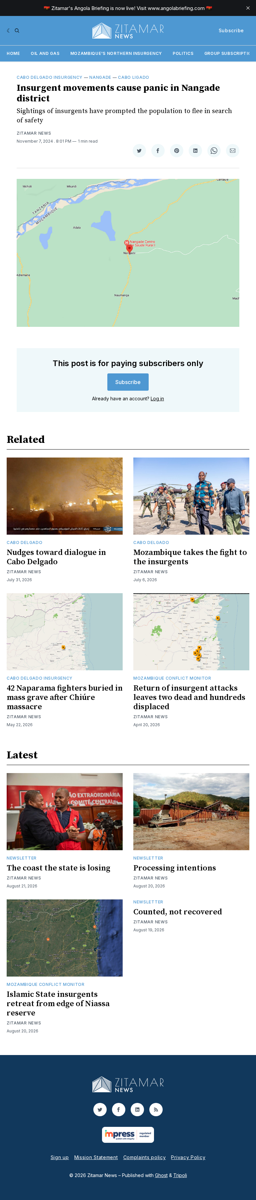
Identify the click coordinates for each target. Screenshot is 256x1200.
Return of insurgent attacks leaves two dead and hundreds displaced (189, 697)
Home (13, 53)
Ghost (161, 1175)
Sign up (60, 1157)
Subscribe (231, 30)
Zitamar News (34, 133)
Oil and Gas (45, 53)
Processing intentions (174, 868)
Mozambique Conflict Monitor (172, 678)
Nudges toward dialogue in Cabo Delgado (56, 557)
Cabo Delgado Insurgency (50, 77)
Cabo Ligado (133, 77)
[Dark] (9, 30)
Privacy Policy (188, 1157)
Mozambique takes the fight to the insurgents (190, 557)
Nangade (100, 77)
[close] (248, 8)
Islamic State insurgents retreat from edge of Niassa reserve (58, 1004)
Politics (183, 53)
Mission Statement (96, 1157)
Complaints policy (144, 1157)
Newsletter (22, 858)
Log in (157, 398)
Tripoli (180, 1175)
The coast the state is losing (58, 868)
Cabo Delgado (24, 542)
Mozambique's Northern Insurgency (116, 53)
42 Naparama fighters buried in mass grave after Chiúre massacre (65, 697)
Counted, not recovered (177, 912)
